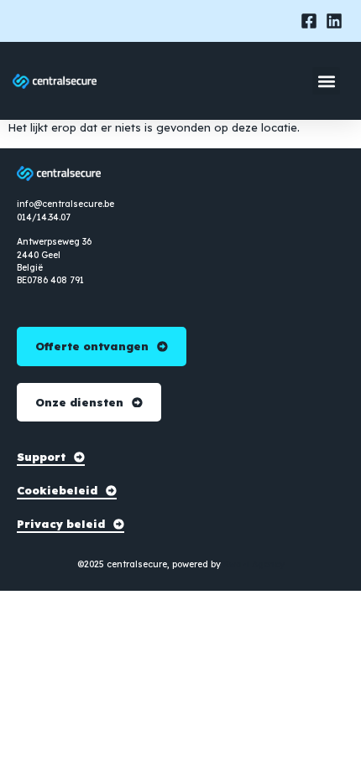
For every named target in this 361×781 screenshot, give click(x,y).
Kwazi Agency (254, 564)
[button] (326, 81)
